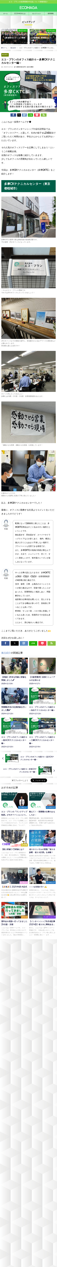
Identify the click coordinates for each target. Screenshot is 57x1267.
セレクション (36, 13)
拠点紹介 (5, 54)
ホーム (5, 13)
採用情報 (51, 13)
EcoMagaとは (19, 13)
